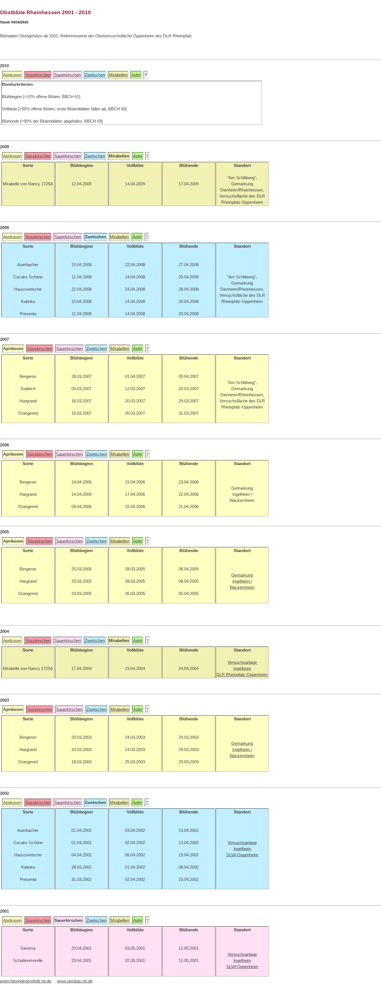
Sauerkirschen (67, 75)
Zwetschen (95, 75)
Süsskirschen (37, 75)
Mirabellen (118, 75)
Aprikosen (12, 75)
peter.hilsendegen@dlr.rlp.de (25, 981)
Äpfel (136, 75)
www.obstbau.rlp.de (75, 981)
